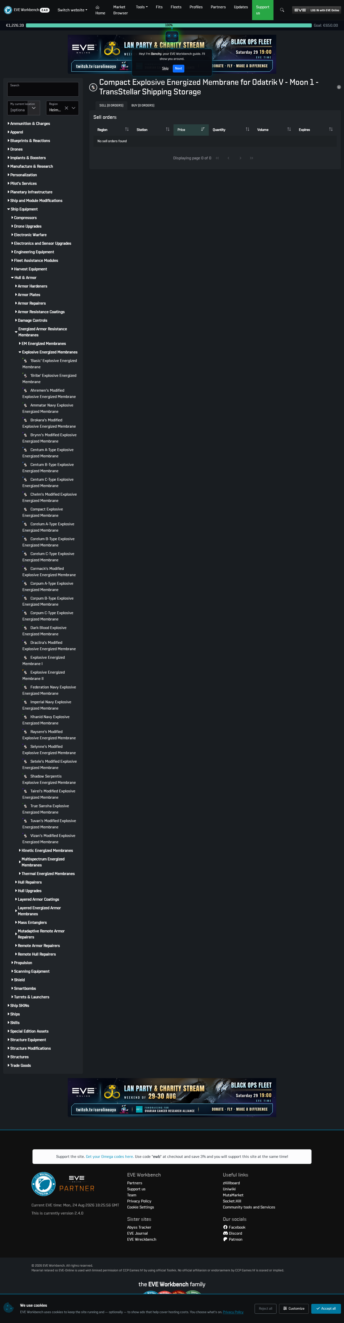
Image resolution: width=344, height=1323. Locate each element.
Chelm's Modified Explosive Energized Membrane (49, 497)
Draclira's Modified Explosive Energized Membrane (49, 646)
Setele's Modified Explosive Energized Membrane (49, 764)
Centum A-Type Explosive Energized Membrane (48, 453)
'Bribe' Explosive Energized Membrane (49, 379)
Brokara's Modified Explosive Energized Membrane (49, 423)
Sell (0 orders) (111, 105)
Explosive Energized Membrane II (43, 675)
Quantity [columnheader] (219, 130)
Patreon (235, 1239)
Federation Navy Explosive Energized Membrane (49, 690)
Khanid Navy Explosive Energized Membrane (46, 720)
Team (131, 1195)
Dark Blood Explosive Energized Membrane (44, 631)
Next (178, 68)
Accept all (328, 1308)
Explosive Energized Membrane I (43, 660)
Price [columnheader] (181, 130)
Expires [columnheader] (304, 130)
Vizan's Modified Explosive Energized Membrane (48, 839)
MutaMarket (233, 1195)
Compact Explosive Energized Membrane (42, 512)
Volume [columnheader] (262, 130)
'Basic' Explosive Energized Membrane (49, 364)
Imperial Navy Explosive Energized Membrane (46, 705)
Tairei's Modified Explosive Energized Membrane (48, 794)
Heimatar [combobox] (56, 110)
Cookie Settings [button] (140, 1207)
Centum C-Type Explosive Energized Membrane (48, 482)
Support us (136, 1189)
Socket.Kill (232, 1201)
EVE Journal (137, 1233)
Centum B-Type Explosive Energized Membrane (48, 468)
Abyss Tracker (139, 1227)
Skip (165, 68)
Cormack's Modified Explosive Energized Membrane (49, 572)
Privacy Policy (233, 1312)
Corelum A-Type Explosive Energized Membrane (48, 527)
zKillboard (231, 1183)
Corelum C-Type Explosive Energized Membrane (48, 557)
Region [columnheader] (102, 130)
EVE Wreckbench (141, 1239)
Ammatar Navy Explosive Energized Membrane (47, 408)
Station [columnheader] (142, 130)
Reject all (265, 1308)
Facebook (236, 1227)
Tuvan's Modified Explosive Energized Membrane (49, 824)
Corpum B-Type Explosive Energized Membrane (48, 601)
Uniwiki (229, 1189)
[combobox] (17, 108)
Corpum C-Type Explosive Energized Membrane (47, 616)
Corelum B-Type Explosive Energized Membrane (48, 542)
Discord (235, 1233)
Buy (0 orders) (142, 105)
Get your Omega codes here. (110, 1157)
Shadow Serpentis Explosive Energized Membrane (49, 779)
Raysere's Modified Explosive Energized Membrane (49, 735)
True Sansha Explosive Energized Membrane (45, 809)
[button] (27, 10)
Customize (296, 1308)
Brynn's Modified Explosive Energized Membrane (49, 438)
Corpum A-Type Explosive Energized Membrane (47, 586)
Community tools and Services (249, 1207)
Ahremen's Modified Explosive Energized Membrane (49, 393)
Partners (134, 1183)
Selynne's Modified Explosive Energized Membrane (49, 750)
